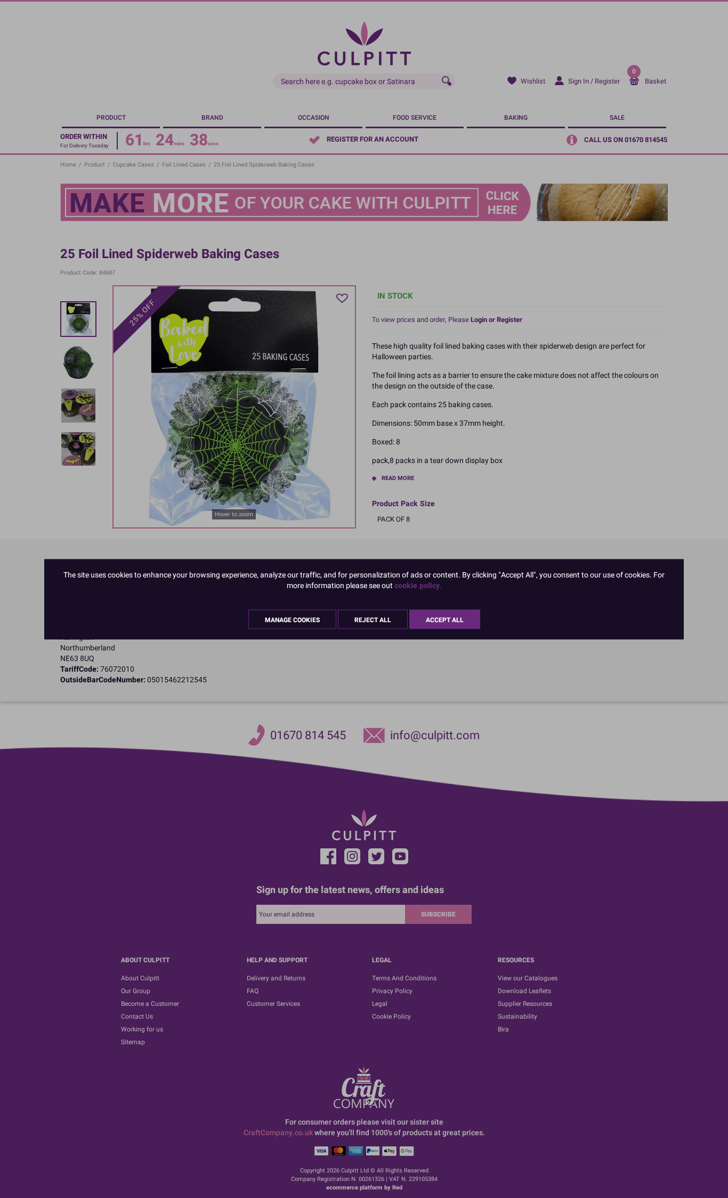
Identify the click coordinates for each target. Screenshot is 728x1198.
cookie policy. (418, 585)
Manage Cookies (292, 619)
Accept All (445, 619)
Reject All (372, 619)
